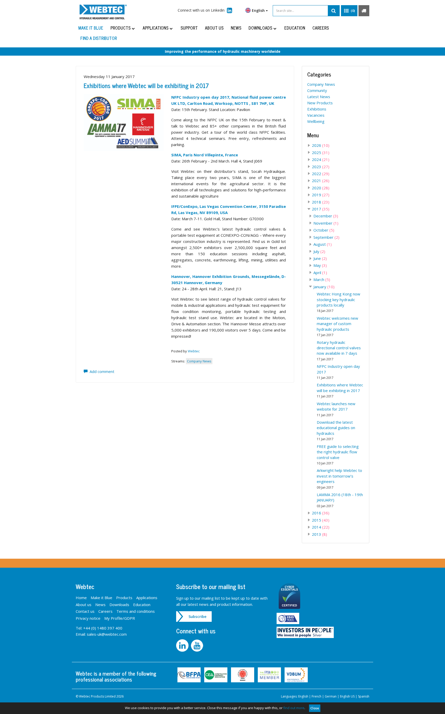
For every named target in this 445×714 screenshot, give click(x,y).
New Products (320, 102)
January (324, 286)
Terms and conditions (135, 611)
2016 (320, 512)
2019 (320, 194)
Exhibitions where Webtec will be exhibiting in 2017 (146, 85)
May (320, 265)
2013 (319, 534)
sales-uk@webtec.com (107, 634)
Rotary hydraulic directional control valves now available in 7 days (339, 350)
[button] (349, 10)
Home (81, 597)
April (320, 272)
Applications (156, 27)
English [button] (259, 10)
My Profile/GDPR (119, 618)
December (325, 215)
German (331, 696)
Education (294, 27)
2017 (320, 208)
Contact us (85, 611)
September (326, 237)
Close (314, 708)
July (319, 251)
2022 (320, 173)
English (303, 696)
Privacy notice (88, 618)
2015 (320, 520)
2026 (320, 145)
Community (317, 90)
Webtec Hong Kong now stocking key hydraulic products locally (338, 302)
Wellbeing (315, 121)
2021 (320, 180)
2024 (320, 159)
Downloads (261, 27)
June (320, 258)
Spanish (363, 696)
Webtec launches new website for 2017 (336, 409)
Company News (199, 361)
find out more (293, 708)
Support (189, 27)
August (322, 244)
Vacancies (315, 115)
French (316, 696)
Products (121, 27)
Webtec (194, 351)
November (325, 223)
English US (347, 696)
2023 (320, 166)
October (323, 230)
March (321, 279)
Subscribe (198, 616)
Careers (320, 27)
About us (214, 27)
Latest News (318, 96)
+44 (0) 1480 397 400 (102, 628)
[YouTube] (197, 645)
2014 (320, 527)
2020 (320, 187)
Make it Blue (90, 27)
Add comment (101, 371)
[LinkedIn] (183, 645)
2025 (320, 152)
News (236, 27)
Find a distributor (98, 38)
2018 (320, 202)
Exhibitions (316, 109)
